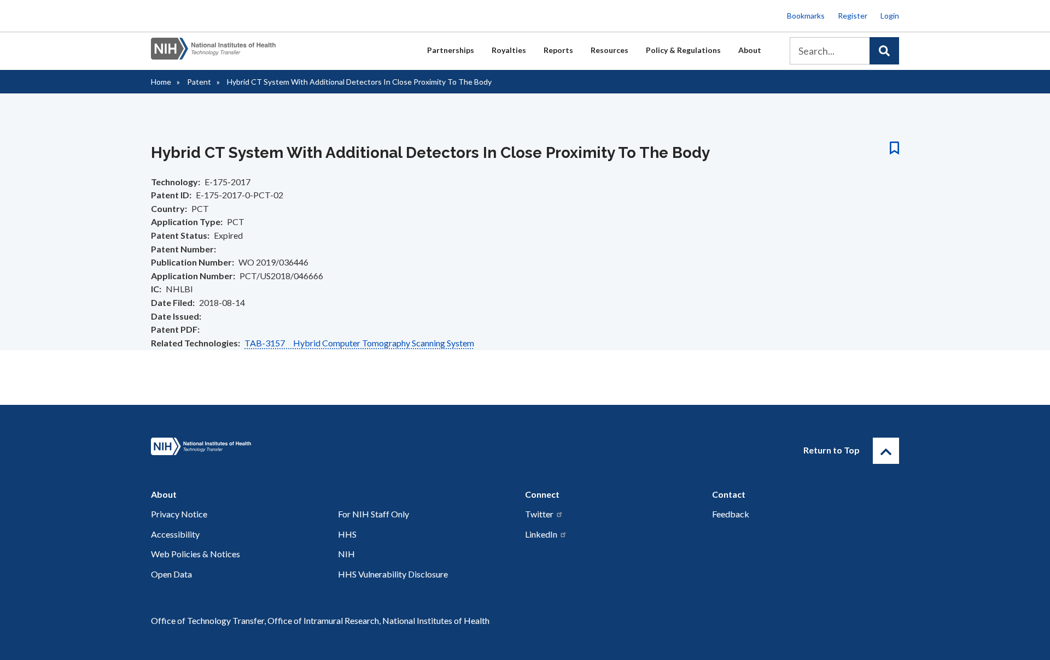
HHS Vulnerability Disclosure (393, 574)
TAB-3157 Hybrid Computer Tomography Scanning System (359, 343)
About (749, 50)
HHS (347, 534)
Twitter (539, 514)
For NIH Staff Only (373, 514)
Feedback (730, 514)
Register (852, 15)
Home (161, 81)
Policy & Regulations (683, 50)
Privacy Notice (179, 514)
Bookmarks (806, 15)
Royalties (509, 50)
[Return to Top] (886, 451)
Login (889, 15)
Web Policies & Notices (195, 554)
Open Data (171, 574)
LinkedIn (541, 534)
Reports (558, 50)
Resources (609, 50)
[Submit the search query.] (884, 50)
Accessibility (175, 534)
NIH (346, 554)
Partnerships (450, 50)
